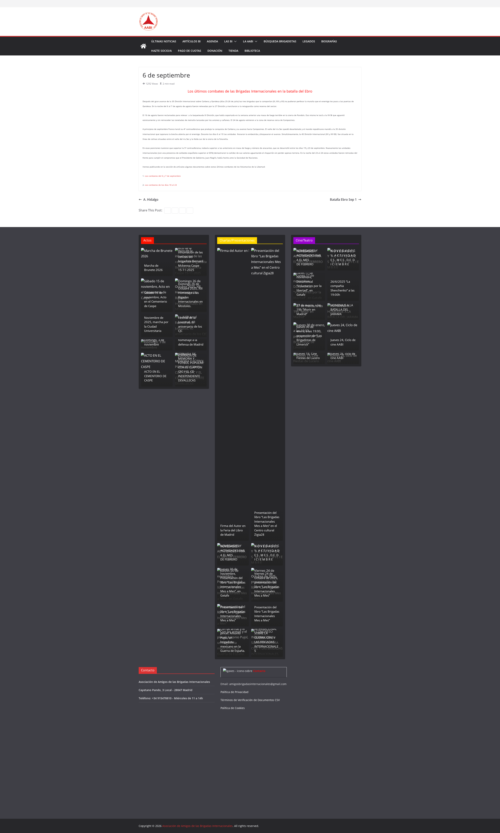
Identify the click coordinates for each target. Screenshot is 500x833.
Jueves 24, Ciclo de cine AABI (342, 342)
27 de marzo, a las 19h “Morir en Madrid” (308, 309)
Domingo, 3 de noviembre (154, 342)
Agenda (212, 41)
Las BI (228, 41)
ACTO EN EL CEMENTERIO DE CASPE (155, 376)
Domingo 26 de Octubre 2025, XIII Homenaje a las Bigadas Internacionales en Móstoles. (190, 295)
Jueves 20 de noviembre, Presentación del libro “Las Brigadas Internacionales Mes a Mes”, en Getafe (232, 582)
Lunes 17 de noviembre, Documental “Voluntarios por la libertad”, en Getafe (308, 284)
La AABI (248, 41)
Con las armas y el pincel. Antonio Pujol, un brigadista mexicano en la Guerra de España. (232, 640)
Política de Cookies (233, 708)
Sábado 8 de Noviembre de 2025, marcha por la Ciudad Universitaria (156, 322)
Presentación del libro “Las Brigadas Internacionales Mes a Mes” (232, 613)
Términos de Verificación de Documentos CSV (250, 700)
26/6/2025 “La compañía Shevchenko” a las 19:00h (342, 288)
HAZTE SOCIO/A (161, 51)
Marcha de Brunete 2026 (153, 268)
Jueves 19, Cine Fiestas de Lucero (308, 356)
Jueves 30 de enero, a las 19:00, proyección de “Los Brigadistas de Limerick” (309, 335)
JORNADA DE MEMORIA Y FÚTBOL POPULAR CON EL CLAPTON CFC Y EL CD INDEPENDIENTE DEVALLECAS (190, 367)
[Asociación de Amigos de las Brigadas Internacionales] (143, 46)
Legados (309, 41)
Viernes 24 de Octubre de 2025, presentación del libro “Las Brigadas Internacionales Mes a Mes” (266, 585)
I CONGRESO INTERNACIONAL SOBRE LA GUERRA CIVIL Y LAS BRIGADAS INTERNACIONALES (266, 637)
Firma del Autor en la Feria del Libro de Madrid (233, 530)
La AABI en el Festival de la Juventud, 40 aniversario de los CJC (190, 322)
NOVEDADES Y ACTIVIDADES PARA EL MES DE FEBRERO (232, 552)
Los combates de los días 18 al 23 (161, 185)
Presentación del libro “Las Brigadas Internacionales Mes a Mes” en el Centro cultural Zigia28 (266, 524)
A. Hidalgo (150, 199)
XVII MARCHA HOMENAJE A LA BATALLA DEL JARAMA (341, 307)
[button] (234, 41)
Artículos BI (191, 41)
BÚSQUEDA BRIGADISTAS (280, 41)
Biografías (329, 41)
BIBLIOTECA (252, 51)
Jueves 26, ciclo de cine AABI (342, 356)
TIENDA (233, 51)
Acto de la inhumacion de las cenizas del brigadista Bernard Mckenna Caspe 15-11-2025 (190, 259)
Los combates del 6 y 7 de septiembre (163, 176)
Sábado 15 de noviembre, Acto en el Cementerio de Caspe (155, 299)
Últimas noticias (163, 41)
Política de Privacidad (234, 692)
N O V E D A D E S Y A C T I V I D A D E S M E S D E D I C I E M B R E (266, 552)
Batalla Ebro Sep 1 (343, 199)
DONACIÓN (214, 51)
